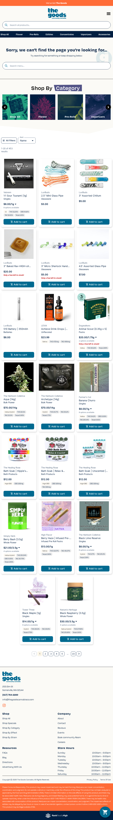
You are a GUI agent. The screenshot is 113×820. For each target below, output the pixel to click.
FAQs (4, 752)
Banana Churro (87, 400)
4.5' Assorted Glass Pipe (92, 266)
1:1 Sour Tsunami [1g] (15, 195)
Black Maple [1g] (31, 613)
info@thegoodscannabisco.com (18, 699)
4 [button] (56, 653)
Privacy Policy (92, 779)
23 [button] (73, 653)
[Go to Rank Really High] (56, 815)
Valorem (7, 192)
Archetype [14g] (50, 399)
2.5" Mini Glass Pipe (52, 195)
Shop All (15, 116)
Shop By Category (11, 727)
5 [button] (62, 653)
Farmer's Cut (85, 397)
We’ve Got (56, 3)
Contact (62, 723)
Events (61, 732)
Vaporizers (98, 116)
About (61, 718)
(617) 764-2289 (10, 694)
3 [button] (51, 653)
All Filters (10, 140)
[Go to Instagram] (4, 705)
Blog (4, 757)
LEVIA (44, 325)
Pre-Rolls (70, 116)
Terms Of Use (105, 779)
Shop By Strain (9, 737)
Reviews (62, 727)
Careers (61, 742)
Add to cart (20, 221)
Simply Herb (9, 536)
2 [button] (45, 653)
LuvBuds (45, 192)
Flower (43, 116)
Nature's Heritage (68, 609)
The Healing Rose (12, 467)
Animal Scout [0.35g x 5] (93, 328)
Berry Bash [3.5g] (13, 539)
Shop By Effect (9, 732)
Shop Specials (9, 723)
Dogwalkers (84, 325)
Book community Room (69, 737)
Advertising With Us (12, 766)
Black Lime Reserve (89, 538)
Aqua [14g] (10, 399)
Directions (7, 762)
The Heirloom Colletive (14, 396)
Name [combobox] (23, 140)
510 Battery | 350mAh (16, 328)
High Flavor (46, 535)
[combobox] (59, 25)
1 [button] (39, 653)
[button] (109, 14)
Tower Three (28, 609)
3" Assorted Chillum (90, 195)
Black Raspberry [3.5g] (73, 613)
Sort (22, 137)
